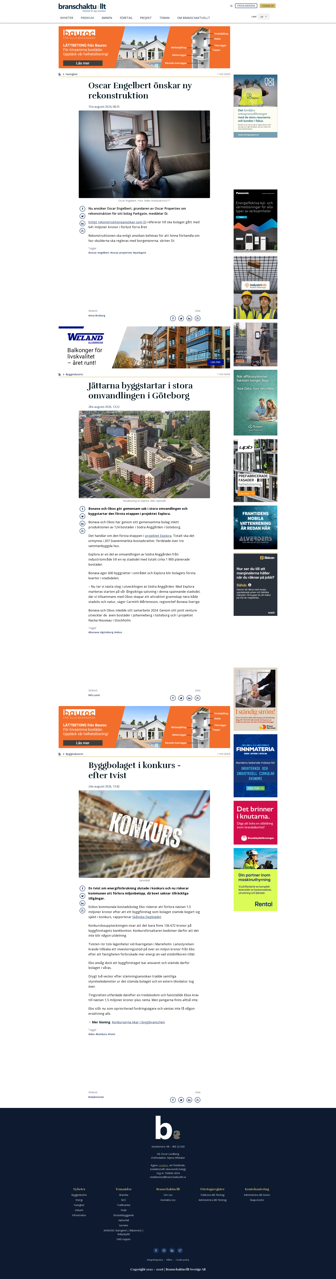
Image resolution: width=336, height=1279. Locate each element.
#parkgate (139, 252)
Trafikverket (123, 1205)
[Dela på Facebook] (82, 209)
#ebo (91, 1034)
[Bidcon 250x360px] (255, 584)
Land (254, 16)
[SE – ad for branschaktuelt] (255, 344)
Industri (79, 1210)
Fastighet (72, 74)
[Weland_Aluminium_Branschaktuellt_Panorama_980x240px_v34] (144, 347)
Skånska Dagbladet (146, 917)
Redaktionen (96, 1097)
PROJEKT (146, 18)
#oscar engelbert (98, 252)
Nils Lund (94, 695)
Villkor (169, 1259)
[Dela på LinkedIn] (82, 223)
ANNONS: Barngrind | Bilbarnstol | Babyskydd (124, 1232)
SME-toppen (124, 1239)
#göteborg (106, 632)
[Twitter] (180, 1250)
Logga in (268, 5)
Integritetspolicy (155, 1259)
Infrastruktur (79, 1215)
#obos (118, 632)
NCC (123, 1200)
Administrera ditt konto (257, 1195)
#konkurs (101, 1034)
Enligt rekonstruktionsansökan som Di (117, 222)
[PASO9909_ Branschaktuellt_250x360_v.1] (255, 221)
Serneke (123, 1225)
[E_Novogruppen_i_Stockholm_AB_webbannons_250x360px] (255, 106)
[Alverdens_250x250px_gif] (255, 527)
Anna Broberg (96, 315)
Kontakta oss (168, 1200)
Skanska (123, 1195)
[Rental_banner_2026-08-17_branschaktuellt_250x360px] (255, 879)
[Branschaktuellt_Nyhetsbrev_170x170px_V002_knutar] (255, 823)
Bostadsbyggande (123, 1215)
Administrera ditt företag (212, 1200)
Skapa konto (257, 1200)
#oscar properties (121, 252)
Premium (87, 18)
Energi (79, 1200)
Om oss (168, 1195)
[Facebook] (156, 1250)
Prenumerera (246, 5)
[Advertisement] (144, 282)
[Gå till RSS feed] (82, 231)
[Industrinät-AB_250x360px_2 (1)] (255, 287)
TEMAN (164, 18)
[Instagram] (164, 1250)
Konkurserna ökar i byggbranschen (138, 1022)
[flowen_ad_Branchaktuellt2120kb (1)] (255, 402)
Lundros (163, 1165)
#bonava (93, 632)
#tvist (111, 1034)
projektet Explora (158, 536)
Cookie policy (182, 1259)
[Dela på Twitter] (82, 216)
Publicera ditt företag (212, 1195)
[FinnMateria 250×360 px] (255, 765)
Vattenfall (123, 1220)
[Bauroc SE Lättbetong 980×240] (144, 47)
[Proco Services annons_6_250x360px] (255, 699)
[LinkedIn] (172, 1250)
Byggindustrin (74, 374)
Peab (124, 1210)
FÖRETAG (126, 18)
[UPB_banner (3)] (255, 470)
